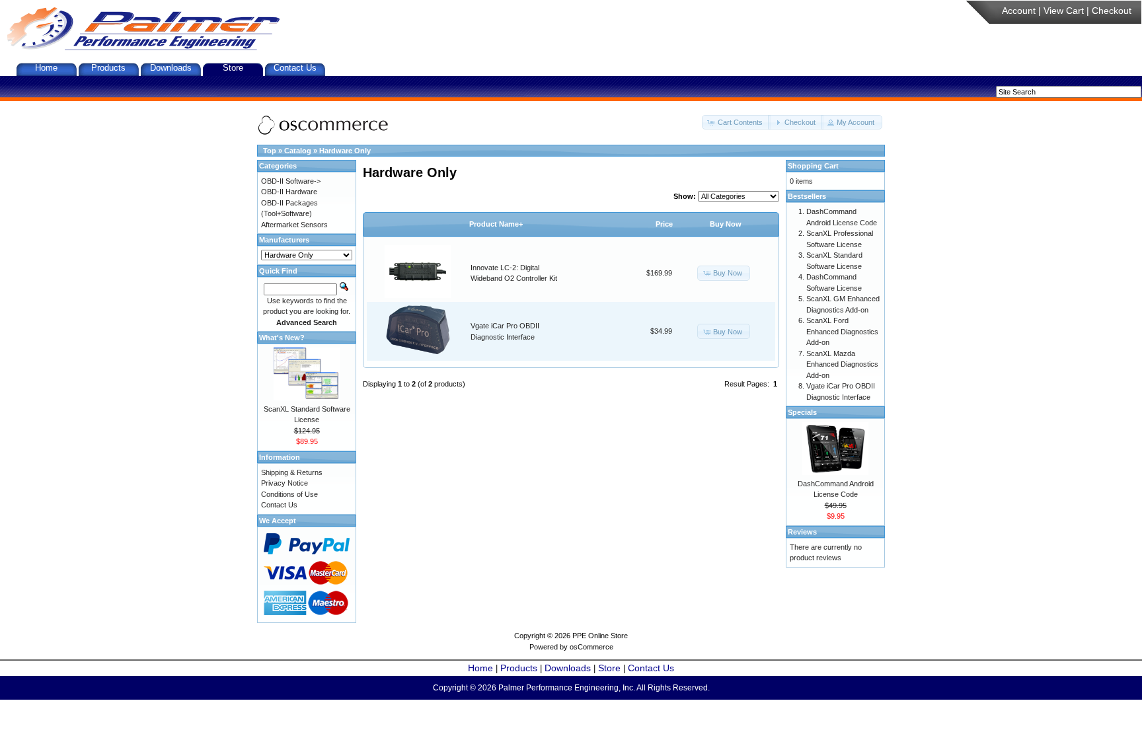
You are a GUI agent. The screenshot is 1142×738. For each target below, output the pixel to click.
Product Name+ (496, 224)
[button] (736, 122)
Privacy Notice (284, 483)
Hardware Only (345, 151)
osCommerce (591, 647)
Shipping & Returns (292, 472)
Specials (802, 412)
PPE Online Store (600, 636)
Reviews (802, 532)
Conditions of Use (289, 494)
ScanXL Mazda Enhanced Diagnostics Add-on (842, 364)
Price (664, 224)
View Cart (1064, 10)
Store (233, 68)
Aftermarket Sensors (294, 225)
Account (1019, 10)
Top (269, 151)
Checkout (1111, 10)
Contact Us (295, 68)
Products (108, 68)
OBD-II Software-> (291, 181)
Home (46, 68)
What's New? (282, 338)
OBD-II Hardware (289, 192)
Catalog (297, 151)
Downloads (171, 68)
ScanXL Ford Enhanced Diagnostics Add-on (842, 331)
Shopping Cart (813, 166)
